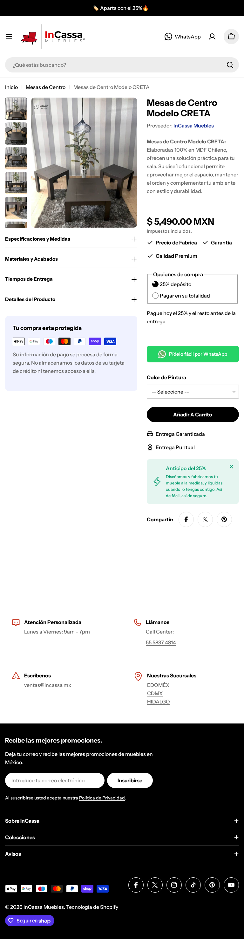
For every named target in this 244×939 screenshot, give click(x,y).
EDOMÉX (158, 685)
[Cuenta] (212, 36)
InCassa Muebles (193, 125)
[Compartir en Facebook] (186, 519)
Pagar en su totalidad (185, 295)
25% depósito (175, 284)
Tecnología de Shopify (92, 907)
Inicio (11, 87)
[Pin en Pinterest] (224, 519)
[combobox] (122, 64)
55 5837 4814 (161, 642)
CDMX (155, 693)
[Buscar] (230, 65)
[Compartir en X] (205, 519)
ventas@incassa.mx (47, 685)
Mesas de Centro (45, 87)
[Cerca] (231, 467)
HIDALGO (158, 701)
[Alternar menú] (9, 36)
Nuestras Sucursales (171, 675)
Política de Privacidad (102, 798)
